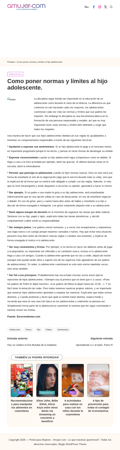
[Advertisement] (60, 35)
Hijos (72, 393)
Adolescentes (15, 74)
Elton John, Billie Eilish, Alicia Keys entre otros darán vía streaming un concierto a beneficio (47, 411)
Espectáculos (47, 393)
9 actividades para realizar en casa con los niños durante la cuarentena (73, 407)
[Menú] (86, 7)
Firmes (28, 330)
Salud (21, 393)
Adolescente (15, 330)
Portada (11, 62)
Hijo (38, 330)
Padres (49, 330)
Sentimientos (62, 330)
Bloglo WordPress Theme (72, 444)
